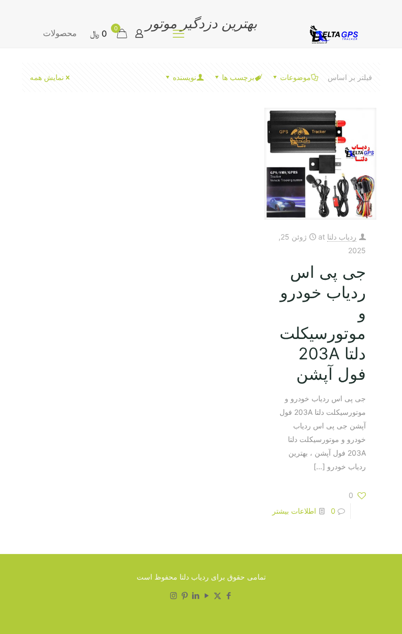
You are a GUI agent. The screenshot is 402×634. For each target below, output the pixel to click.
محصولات (60, 33)
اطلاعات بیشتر (294, 510)
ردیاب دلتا (341, 236)
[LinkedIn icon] (195, 596)
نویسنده (184, 77)
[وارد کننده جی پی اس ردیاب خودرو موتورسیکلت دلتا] (332, 33)
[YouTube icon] (206, 596)
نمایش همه (47, 77)
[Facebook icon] (228, 596)
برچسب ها (238, 77)
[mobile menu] (178, 33)
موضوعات (295, 77)
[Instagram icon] (173, 596)
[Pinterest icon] (184, 596)
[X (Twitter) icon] (217, 596)
